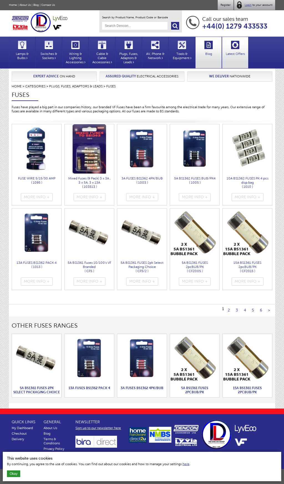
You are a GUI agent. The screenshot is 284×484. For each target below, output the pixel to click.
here (185, 464)
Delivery (18, 439)
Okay (13, 474)
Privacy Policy (54, 449)
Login (248, 4)
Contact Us (48, 4)
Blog (36, 4)
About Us (25, 4)
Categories (35, 86)
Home (13, 4)
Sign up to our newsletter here (98, 428)
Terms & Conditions (52, 441)
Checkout (19, 433)
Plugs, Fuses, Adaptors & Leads (76, 86)
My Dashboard (22, 428)
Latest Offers (235, 54)
